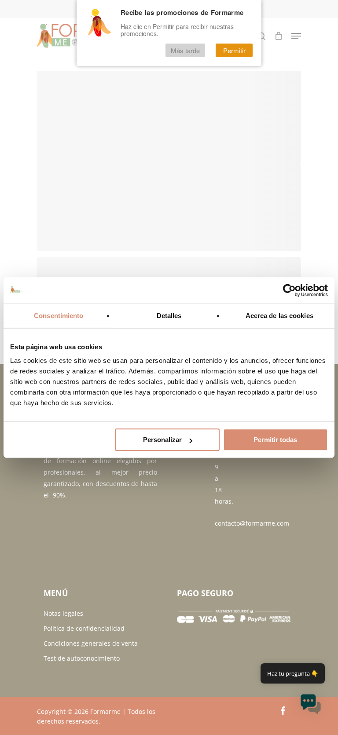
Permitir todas (275, 439)
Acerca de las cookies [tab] (279, 315)
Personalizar (162, 439)
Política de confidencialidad (84, 628)
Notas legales (63, 613)
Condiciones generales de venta (91, 643)
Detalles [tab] (169, 315)
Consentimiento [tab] (58, 315)
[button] (311, 706)
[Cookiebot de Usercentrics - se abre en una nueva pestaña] (289, 290)
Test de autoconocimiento (82, 658)
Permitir (234, 50)
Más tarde (185, 50)
